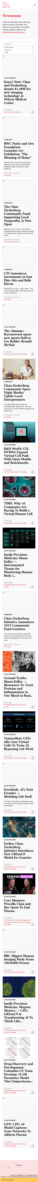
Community (7, 112)
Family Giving (16, 242)
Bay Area (6, 354)
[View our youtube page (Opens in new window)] (32, 1168)
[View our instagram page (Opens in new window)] (13, 1168)
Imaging (24, 920)
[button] (18, 47)
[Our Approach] (7, 5)
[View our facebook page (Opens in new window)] (8, 1168)
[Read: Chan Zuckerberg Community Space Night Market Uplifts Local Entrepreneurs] (19, 389)
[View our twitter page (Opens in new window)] (27, 1168)
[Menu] (34, 5)
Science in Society (24, 922)
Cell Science (7, 920)
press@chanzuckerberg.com (14, 32)
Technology (23, 472)
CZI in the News (16, 112)
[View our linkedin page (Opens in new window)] (22, 1168)
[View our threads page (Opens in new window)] (18, 1168)
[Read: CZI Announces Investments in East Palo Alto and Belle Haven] (19, 274)
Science (16, 472)
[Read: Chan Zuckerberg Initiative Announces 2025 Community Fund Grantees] (19, 620)
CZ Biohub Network (10, 585)
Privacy (24, 1177)
